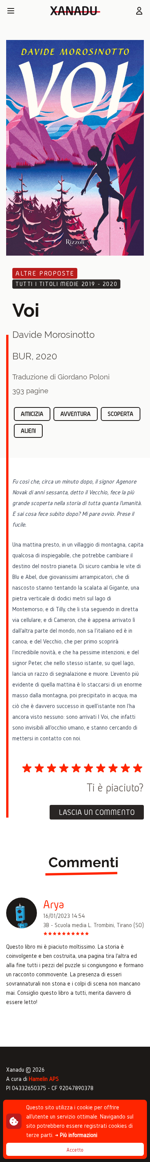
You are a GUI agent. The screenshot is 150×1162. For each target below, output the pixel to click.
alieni (28, 430)
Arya (53, 904)
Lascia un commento (97, 812)
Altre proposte (44, 273)
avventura (75, 414)
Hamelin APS (44, 1079)
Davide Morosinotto (53, 334)
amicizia (32, 414)
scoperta (120, 414)
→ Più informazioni (76, 1135)
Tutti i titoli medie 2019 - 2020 (66, 284)
